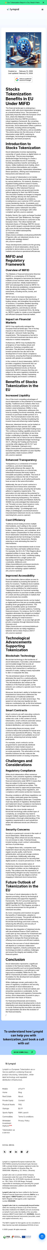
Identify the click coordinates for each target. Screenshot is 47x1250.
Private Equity (7, 1100)
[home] (13, 8)
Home (4, 1092)
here (37, 1225)
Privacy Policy (24, 1121)
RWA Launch (23, 1112)
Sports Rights (7, 1112)
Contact (21, 1100)
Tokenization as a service (8, 1131)
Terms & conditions (25, 1117)
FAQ (20, 1104)
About (20, 1096)
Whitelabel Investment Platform (7, 1123)
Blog (20, 1092)
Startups (5, 1108)
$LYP (20, 1108)
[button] (42, 9)
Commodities (7, 1117)
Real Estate (6, 1096)
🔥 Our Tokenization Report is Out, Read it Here (22, 2)
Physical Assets (8, 1104)
